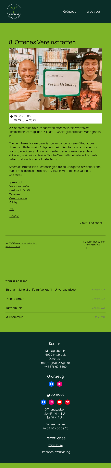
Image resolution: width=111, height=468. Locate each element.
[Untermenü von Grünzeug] (80, 11)
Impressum (55, 445)
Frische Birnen (14, 298)
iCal (12, 209)
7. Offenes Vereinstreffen (21, 245)
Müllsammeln (14, 317)
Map (13, 202)
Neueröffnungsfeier (94, 243)
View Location (18, 198)
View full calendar (91, 223)
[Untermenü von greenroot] (105, 11)
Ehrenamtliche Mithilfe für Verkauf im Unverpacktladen (41, 289)
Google (14, 216)
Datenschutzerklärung (55, 452)
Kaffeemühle (14, 307)
